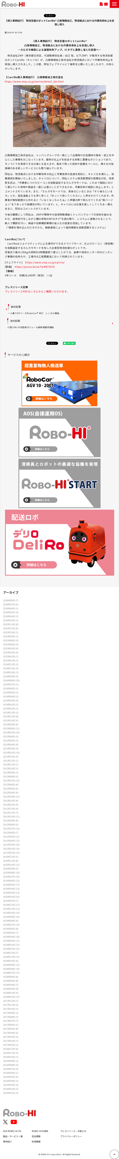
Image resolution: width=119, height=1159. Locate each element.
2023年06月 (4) (10, 736)
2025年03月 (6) (10, 652)
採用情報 (36, 1141)
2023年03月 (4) (10, 748)
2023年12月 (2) (10, 712)
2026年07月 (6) (10, 604)
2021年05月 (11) (11, 836)
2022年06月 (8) (10, 784)
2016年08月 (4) (10, 1064)
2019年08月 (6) (10, 920)
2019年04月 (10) (11, 936)
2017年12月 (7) (10, 1000)
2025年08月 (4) (10, 640)
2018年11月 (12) (11, 956)
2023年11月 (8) (10, 716)
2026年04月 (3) (10, 616)
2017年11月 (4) (10, 1004)
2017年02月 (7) (10, 1040)
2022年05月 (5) (10, 788)
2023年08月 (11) (11, 728)
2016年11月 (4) (10, 1052)
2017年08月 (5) (10, 1016)
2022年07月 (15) (11, 780)
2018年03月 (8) (10, 988)
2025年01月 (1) (10, 660)
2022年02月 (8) (10, 800)
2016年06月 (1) (10, 1072)
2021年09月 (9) (10, 820)
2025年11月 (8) (10, 628)
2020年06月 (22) (11, 880)
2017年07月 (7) (10, 1020)
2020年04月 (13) (11, 888)
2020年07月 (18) (11, 876)
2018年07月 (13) (11, 972)
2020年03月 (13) (11, 892)
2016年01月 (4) (10, 1092)
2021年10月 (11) (11, 816)
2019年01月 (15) (11, 948)
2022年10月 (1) (10, 768)
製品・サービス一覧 (13, 1136)
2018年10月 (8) (10, 960)
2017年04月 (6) (10, 1032)
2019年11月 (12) (11, 908)
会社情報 (36, 1136)
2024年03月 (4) (10, 700)
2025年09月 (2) (10, 636)
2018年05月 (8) (10, 980)
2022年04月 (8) (10, 792)
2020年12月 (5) (10, 856)
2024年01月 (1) (10, 708)
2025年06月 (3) (10, 644)
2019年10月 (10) (11, 912)
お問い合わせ (106, 4)
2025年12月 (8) (10, 624)
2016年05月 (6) (10, 1076)
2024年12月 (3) (10, 664)
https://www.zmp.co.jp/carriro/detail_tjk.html (34, 81)
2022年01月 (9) (10, 804)
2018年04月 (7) (10, 984)
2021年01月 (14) (11, 852)
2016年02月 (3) (10, 1088)
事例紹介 (7, 1141)
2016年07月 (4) (10, 1068)
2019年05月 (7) (10, 932)
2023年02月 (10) (11, 752)
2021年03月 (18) (11, 844)
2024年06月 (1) (10, 688)
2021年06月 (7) (10, 832)
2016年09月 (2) (10, 1060)
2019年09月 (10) (11, 916)
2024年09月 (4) (10, 676)
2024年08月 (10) (11, 680)
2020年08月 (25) (11, 872)
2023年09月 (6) (10, 724)
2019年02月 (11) (11, 944)
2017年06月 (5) (10, 1024)
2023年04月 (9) (10, 744)
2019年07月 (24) (11, 924)
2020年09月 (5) (10, 868)
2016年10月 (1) (10, 1056)
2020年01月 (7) (10, 900)
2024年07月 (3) (10, 684)
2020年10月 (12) (11, 864)
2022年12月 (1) (10, 760)
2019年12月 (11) (11, 904)
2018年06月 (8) (10, 976)
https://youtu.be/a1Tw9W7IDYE (35, 267)
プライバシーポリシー (71, 1136)
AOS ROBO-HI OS (12, 1131)
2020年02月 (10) (11, 896)
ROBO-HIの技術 (40, 1131)
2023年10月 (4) (10, 720)
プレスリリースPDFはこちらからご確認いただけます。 (37, 291)
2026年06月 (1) (10, 608)
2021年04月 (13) (11, 840)
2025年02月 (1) (10, 656)
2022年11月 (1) (10, 764)
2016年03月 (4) (10, 1084)
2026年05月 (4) (10, 612)
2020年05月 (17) (11, 884)
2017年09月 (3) (10, 1012)
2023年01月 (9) (10, 756)
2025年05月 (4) (10, 648)
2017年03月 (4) (10, 1036)
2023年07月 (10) (11, 732)
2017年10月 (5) (10, 1008)
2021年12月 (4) (10, 808)
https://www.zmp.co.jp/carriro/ (45, 262)
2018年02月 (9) (10, 992)
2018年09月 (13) (11, 964)
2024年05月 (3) (10, 692)
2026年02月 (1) (10, 620)
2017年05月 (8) (10, 1028)
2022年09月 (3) (10, 772)
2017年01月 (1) (10, 1044)
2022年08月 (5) (10, 776)
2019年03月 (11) (11, 940)
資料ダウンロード (101, 4)
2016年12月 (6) (10, 1048)
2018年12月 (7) (10, 952)
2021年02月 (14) (11, 848)
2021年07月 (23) (11, 828)
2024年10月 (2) (10, 672)
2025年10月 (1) (10, 632)
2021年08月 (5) (10, 824)
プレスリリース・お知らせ (73, 1131)
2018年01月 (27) (11, 996)
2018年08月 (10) (11, 968)
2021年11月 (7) (10, 812)
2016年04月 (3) (10, 1080)
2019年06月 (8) (10, 928)
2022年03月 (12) (11, 796)
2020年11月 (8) (10, 860)
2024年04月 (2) (10, 696)
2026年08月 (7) (10, 600)
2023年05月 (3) (10, 740)
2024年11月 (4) (10, 668)
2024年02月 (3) (10, 704)
